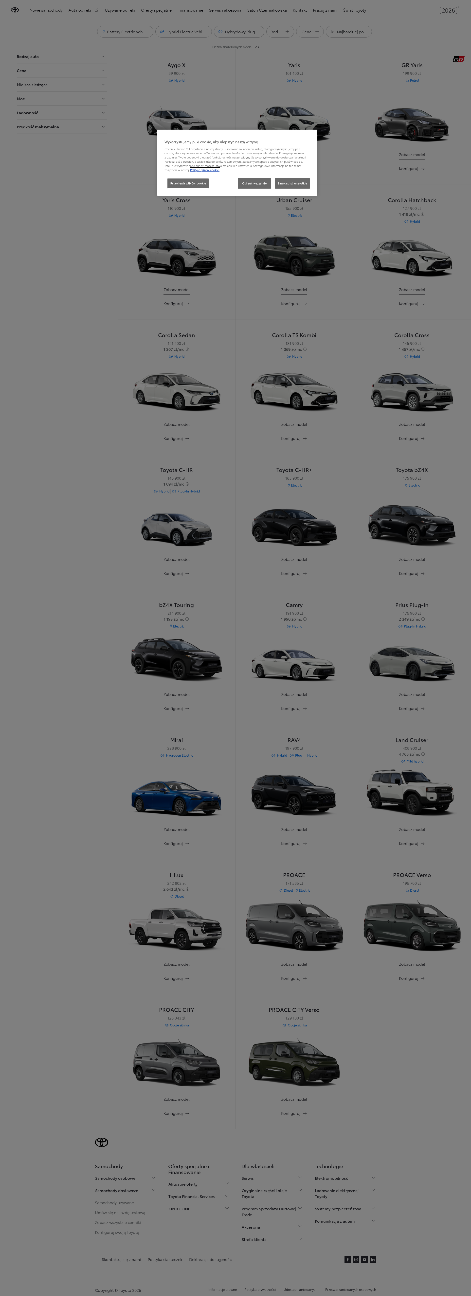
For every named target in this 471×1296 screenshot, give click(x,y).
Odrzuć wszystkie (254, 183)
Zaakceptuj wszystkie (292, 183)
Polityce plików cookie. (204, 170)
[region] (237, 163)
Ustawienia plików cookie (188, 183)
